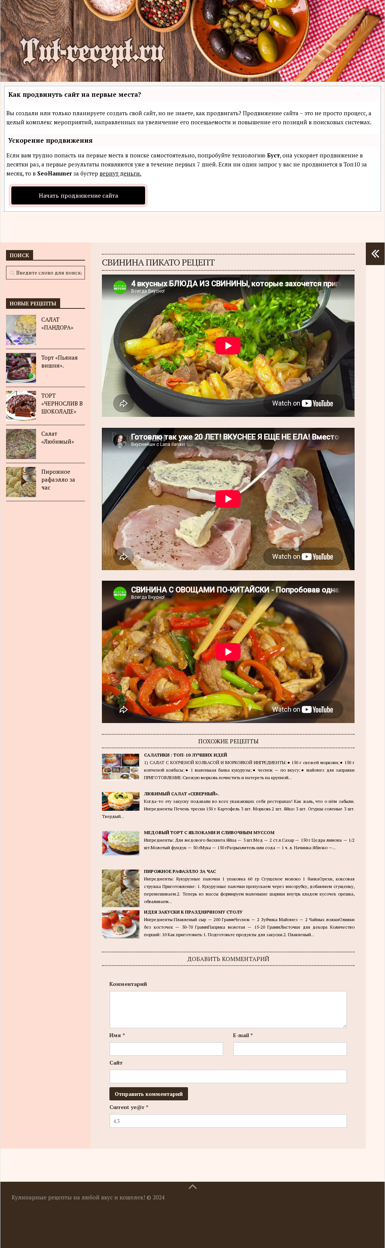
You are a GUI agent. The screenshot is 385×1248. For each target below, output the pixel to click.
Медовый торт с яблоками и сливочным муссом (209, 832)
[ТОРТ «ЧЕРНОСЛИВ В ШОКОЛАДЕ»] (21, 406)
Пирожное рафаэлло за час (180, 871)
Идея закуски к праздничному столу (193, 912)
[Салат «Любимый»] (21, 444)
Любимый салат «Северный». (181, 793)
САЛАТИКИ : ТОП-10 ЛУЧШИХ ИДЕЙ (185, 755)
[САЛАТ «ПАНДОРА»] (21, 330)
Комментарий (128, 983)
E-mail (243, 1035)
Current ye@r (128, 1107)
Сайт (116, 1062)
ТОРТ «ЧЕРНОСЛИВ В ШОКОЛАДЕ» (62, 403)
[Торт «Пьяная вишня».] (21, 368)
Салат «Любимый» (57, 437)
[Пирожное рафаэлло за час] (21, 482)
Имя (117, 1035)
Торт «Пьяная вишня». (59, 361)
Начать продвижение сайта (78, 195)
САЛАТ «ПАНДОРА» (57, 323)
